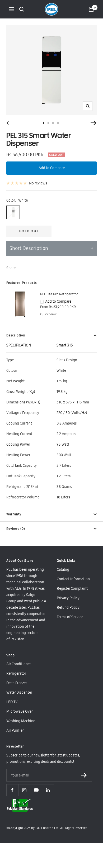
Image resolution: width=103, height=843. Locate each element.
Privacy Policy (68, 598)
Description (15, 335)
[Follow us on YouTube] (36, 790)
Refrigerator (16, 673)
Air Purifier (15, 730)
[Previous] (8, 123)
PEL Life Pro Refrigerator (59, 294)
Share (11, 267)
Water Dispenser (19, 692)
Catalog (63, 569)
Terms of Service (70, 617)
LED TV (12, 701)
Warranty (13, 514)
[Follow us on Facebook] (12, 790)
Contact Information (73, 579)
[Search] (21, 9)
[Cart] (91, 9)
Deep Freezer (16, 682)
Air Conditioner (18, 663)
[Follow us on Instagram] (24, 790)
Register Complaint (72, 588)
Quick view (48, 314)
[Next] (94, 123)
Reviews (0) (15, 529)
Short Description (29, 248)
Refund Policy (68, 607)
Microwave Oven (20, 711)
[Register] (84, 775)
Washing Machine (20, 720)
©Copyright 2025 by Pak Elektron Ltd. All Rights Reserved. (47, 828)
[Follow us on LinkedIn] (48, 790)
